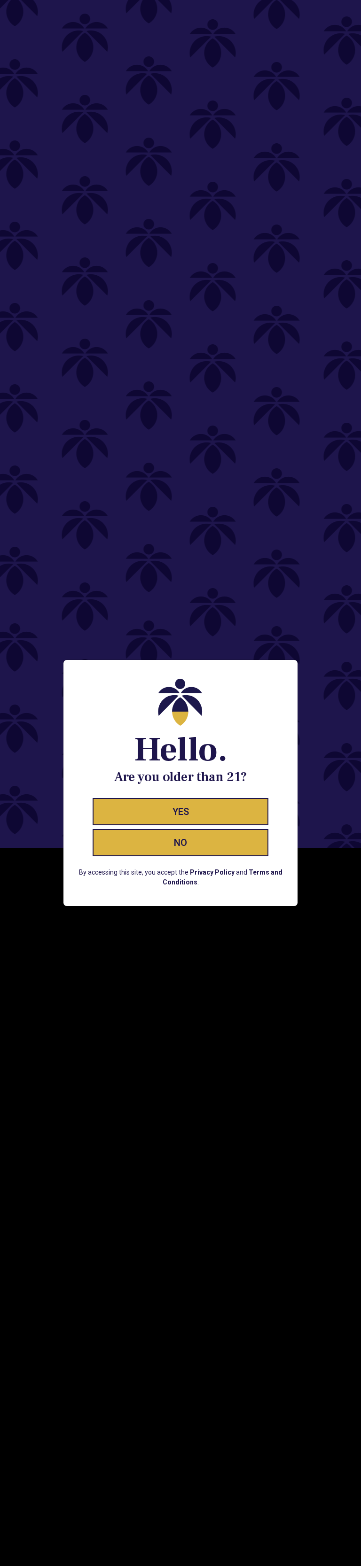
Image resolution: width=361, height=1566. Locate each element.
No (180, 842)
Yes (181, 811)
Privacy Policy (212, 872)
